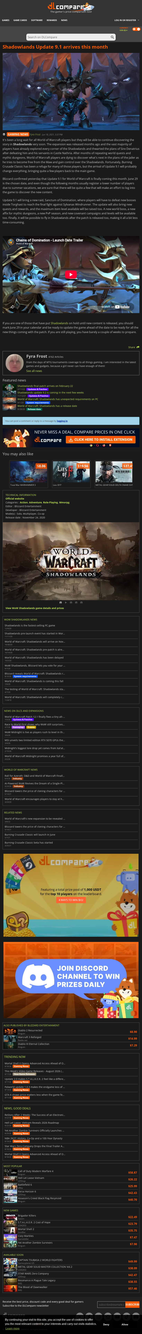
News (64, 20)
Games (5, 20)
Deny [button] (106, 1324)
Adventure (35, 502)
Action (24, 502)
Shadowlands (59, 323)
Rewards (52, 20)
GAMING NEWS (18, 134)
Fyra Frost (35, 134)
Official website (15, 498)
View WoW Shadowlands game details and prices (35, 608)
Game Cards (20, 20)
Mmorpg (64, 502)
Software (37, 20)
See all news (34, 371)
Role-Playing (50, 502)
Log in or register (125, 20)
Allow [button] (125, 1324)
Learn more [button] (13, 1328)
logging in (62, 420)
